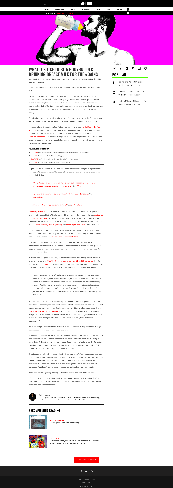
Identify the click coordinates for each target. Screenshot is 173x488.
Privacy (87, 479)
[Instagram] (145, 68)
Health (73, 9)
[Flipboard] (127, 68)
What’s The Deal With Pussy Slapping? (48, 156)
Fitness (80, 186)
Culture (46, 9)
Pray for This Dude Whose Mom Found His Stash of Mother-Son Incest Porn (60, 152)
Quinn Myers (60, 13)
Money (99, 9)
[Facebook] (121, 68)
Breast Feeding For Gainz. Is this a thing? (49, 205)
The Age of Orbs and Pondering (64, 423)
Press (93, 479)
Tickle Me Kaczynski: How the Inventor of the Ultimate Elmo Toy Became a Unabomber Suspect (75, 442)
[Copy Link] (139, 68)
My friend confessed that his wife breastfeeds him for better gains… (60, 194)
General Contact (86, 482)
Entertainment (59, 9)
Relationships (86, 9)
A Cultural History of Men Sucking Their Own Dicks (51, 162)
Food (108, 9)
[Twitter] (114, 68)
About (79, 479)
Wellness (119, 9)
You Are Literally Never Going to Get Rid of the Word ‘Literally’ (55, 159)
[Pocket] (133, 68)
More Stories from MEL (86, 459)
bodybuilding (37, 197)
